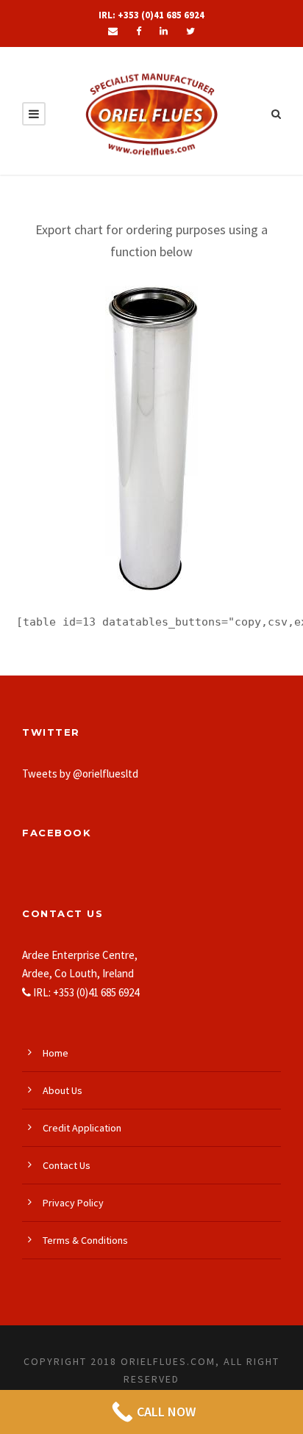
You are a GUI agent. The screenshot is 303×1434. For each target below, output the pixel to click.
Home (55, 1053)
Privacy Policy (73, 1202)
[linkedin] (164, 31)
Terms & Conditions (85, 1240)
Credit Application (82, 1127)
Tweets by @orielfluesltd (80, 774)
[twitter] (190, 31)
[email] (113, 31)
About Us (62, 1090)
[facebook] (138, 31)
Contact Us (66, 1165)
